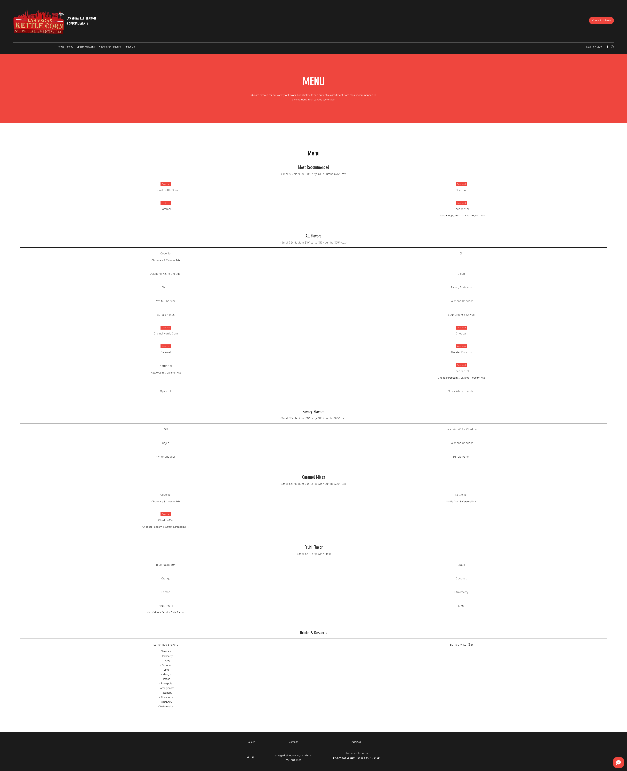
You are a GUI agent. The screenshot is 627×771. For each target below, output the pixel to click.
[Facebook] (607, 46)
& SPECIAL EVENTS (77, 23)
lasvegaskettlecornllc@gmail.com (293, 755)
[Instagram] (612, 46)
